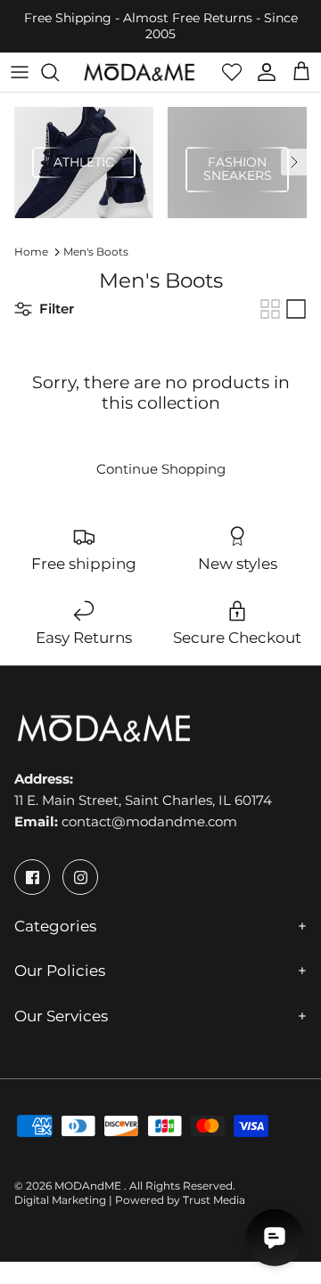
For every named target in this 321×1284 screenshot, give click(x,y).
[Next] (294, 162)
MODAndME (89, 1185)
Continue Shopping (161, 468)
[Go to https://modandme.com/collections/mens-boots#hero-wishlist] (232, 72)
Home (31, 251)
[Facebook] (32, 877)
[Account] (262, 72)
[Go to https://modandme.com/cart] (301, 72)
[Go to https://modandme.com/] (139, 72)
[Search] (58, 72)
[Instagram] (80, 877)
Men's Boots (95, 251)
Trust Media (214, 1200)
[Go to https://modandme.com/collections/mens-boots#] (270, 309)
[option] (83, 162)
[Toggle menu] (19, 72)
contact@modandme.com (149, 821)
